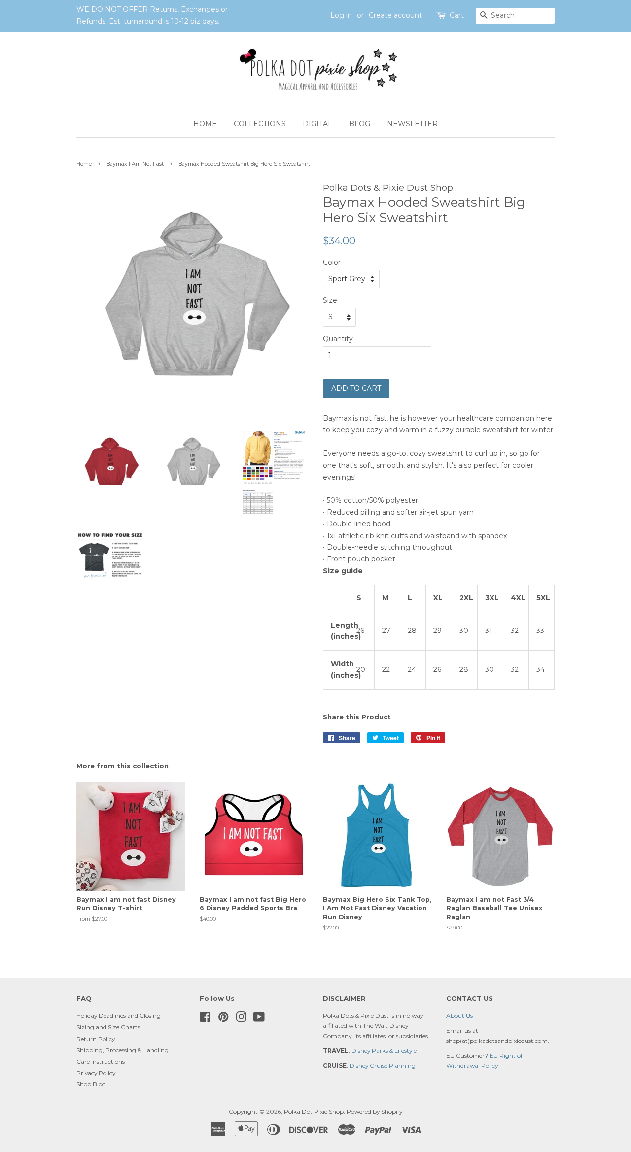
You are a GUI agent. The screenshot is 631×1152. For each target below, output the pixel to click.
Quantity (338, 338)
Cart (457, 15)
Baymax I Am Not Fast (135, 164)
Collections (260, 123)
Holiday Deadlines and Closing (118, 1015)
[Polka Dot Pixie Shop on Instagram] (241, 1019)
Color (332, 262)
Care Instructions (100, 1061)
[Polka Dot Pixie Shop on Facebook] (205, 1019)
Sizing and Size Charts (108, 1027)
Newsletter (412, 123)
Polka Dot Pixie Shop (314, 1111)
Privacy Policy (95, 1073)
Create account (395, 15)
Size (330, 300)
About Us (459, 1015)
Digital (317, 123)
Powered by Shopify (374, 1111)
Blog (359, 123)
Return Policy (95, 1038)
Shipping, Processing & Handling (122, 1050)
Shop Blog (91, 1084)
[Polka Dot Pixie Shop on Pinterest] (223, 1019)
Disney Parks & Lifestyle (384, 1050)
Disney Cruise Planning (383, 1065)
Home (205, 123)
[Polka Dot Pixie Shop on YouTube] (259, 1019)
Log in (341, 15)
